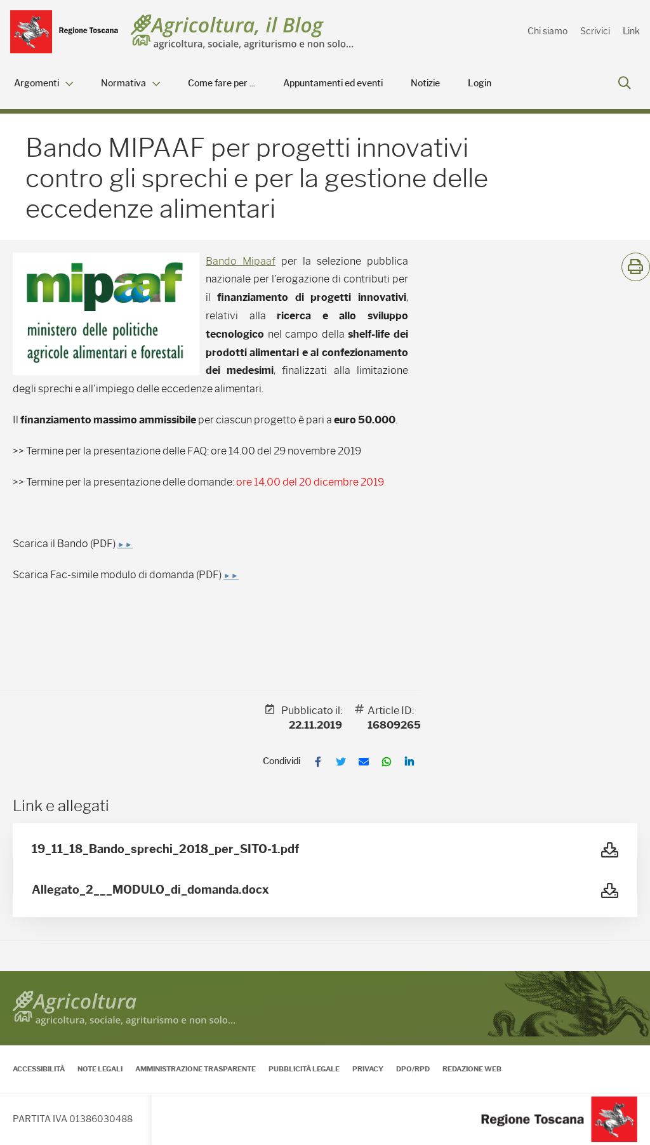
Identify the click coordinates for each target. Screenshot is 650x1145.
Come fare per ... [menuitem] (221, 83)
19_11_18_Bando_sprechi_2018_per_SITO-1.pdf (165, 849)
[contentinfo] (325, 1057)
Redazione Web (471, 1068)
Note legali (100, 1068)
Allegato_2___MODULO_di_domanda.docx (150, 890)
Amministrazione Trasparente (195, 1068)
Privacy (367, 1068)
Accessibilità (39, 1068)
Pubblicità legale (304, 1068)
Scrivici (595, 31)
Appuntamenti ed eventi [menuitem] (333, 83)
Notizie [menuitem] (425, 83)
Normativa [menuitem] (123, 83)
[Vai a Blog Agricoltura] (242, 32)
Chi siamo (547, 31)
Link (631, 31)
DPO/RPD (413, 1068)
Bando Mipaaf (240, 261)
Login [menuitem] (479, 83)
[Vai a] (64, 31)
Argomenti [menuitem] (36, 83)
